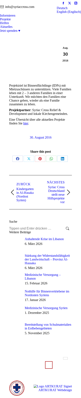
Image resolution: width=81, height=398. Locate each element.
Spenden (49, 365)
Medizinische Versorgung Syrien (46, 308)
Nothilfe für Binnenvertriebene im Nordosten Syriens (47, 293)
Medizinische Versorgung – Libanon (43, 276)
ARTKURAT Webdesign (55, 390)
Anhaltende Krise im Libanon (44, 239)
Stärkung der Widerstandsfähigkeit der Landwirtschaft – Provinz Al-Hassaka (47, 259)
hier (25, 123)
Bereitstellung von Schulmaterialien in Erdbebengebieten (48, 326)
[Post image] (15, 243)
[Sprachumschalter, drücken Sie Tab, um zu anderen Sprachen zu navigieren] (65, 358)
